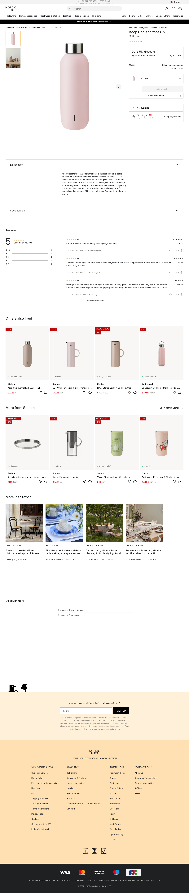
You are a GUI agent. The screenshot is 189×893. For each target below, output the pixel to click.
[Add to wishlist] (40, 392)
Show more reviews (95, 300)
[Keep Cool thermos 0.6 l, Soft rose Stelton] (74, 86)
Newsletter (36, 788)
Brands (149, 16)
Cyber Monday (116, 834)
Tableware (11, 16)
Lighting (67, 16)
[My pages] (167, 8)
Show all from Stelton (169, 408)
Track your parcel (39, 803)
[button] (135, 41)
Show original (95, 250)
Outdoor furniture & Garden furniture (83, 803)
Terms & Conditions (40, 809)
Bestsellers (115, 803)
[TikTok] (103, 851)
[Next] (118, 86)
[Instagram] (94, 851)
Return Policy (37, 778)
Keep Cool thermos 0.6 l (52, 27)
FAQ (33, 793)
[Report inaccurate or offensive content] (181, 250)
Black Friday (115, 829)
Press (137, 793)
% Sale (113, 793)
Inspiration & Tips (117, 773)
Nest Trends (115, 824)
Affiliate (138, 788)
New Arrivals (115, 798)
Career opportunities (144, 783)
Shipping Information (40, 798)
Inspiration (178, 16)
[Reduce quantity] (131, 89)
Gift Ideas (114, 819)
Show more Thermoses (68, 615)
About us (139, 773)
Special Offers (163, 16)
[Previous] (30, 86)
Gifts (140, 16)
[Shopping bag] (180, 8)
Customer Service (39, 773)
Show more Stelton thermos (70, 610)
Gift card (71, 809)
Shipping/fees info (172, 117)
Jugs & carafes (22, 27)
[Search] (70, 8)
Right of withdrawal (40, 829)
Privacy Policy (37, 814)
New (123, 16)
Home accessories (28, 16)
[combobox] (176, 2)
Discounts (114, 839)
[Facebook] (85, 851)
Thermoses (35, 27)
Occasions (114, 809)
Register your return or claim (44, 783)
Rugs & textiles (81, 16)
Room (132, 16)
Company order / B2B (41, 824)
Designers (114, 783)
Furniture (96, 16)
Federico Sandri (136, 27)
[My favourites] (173, 8)
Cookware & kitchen (50, 16)
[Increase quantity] (139, 89)
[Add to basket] (45, 392)
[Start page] (11, 9)
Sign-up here (175, 55)
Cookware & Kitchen (76, 778)
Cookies (35, 819)
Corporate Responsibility (146, 778)
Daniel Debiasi (150, 27)
